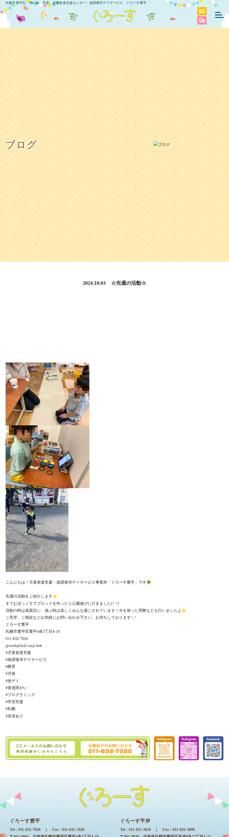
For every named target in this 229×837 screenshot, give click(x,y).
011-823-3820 (140, 830)
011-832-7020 (29, 830)
